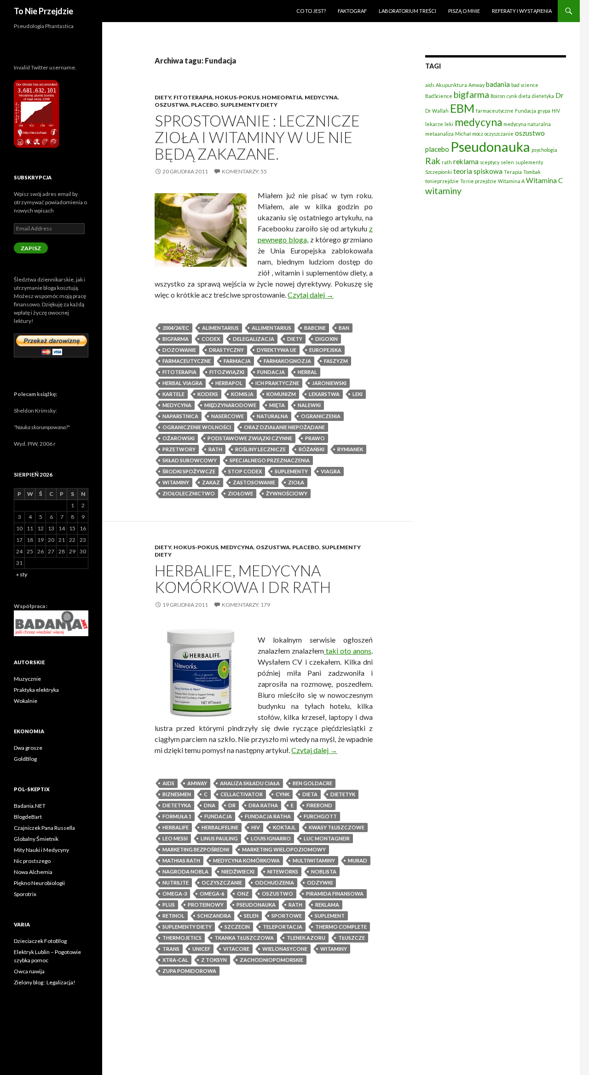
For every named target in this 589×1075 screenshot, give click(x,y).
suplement (330, 916)
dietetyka (176, 805)
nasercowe (227, 416)
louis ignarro (271, 838)
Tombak (532, 172)
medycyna (176, 405)
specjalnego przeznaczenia (270, 460)
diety (294, 339)
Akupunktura (451, 85)
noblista (323, 871)
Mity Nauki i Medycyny (41, 849)
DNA (209, 805)
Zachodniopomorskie (271, 960)
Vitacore (236, 949)
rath (215, 449)
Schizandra (214, 916)
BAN (344, 328)
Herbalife (175, 827)
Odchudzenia (274, 882)
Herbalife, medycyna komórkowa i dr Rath (243, 578)
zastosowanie (254, 482)
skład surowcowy (189, 460)
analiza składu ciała (250, 783)
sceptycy (489, 162)
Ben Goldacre (312, 783)
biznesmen (176, 794)
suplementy (291, 471)
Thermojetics (182, 938)
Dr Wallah (437, 111)
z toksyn (214, 960)
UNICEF (201, 949)
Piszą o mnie (464, 11)
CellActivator (241, 794)
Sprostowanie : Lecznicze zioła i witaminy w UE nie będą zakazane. (257, 137)
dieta (310, 794)
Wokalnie (25, 700)
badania (498, 84)
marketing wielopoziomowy (284, 849)
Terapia (513, 172)
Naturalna (272, 416)
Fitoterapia (193, 97)
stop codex (245, 471)
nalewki (309, 405)
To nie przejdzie (478, 181)
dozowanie (179, 350)
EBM (462, 108)
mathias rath (181, 860)
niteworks (282, 871)
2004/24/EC (175, 328)
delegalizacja (253, 339)
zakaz (211, 482)
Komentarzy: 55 (244, 171)
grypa (543, 111)
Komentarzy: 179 (246, 604)
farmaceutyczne (186, 361)
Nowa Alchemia (33, 871)
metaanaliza (439, 134)
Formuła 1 (176, 816)
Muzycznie (27, 678)
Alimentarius (220, 328)
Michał (463, 134)
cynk (282, 794)
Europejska (325, 350)
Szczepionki (438, 172)
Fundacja (271, 372)
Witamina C (544, 180)
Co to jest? (311, 11)
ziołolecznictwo (188, 493)
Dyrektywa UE (276, 350)
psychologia (544, 150)
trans (170, 949)
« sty (21, 574)
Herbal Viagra (182, 383)
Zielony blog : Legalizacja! (44, 982)
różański (311, 449)
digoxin (326, 339)
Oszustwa (172, 104)
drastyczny (226, 350)
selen (251, 916)
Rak (432, 160)
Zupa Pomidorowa (189, 971)
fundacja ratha (268, 816)
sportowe (286, 916)
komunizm (281, 394)
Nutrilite (175, 882)
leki (357, 394)
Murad (357, 860)
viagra (331, 471)
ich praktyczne (277, 383)
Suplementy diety (248, 104)
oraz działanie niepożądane (284, 427)
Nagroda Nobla (185, 871)
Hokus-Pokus (237, 97)
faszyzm (336, 361)
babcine (315, 328)
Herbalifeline (220, 827)
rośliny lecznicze (260, 449)
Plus (168, 905)
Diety (163, 97)
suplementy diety (187, 927)
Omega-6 (212, 894)
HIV (255, 827)
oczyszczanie (222, 882)
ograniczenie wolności (196, 427)
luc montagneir (327, 838)
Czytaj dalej (311, 294)
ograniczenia (321, 416)
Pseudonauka (256, 905)
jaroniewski (329, 383)
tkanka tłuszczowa (244, 938)
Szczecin (237, 927)
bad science (524, 85)
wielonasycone (284, 949)
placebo (437, 149)
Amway (197, 783)
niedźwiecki (237, 871)
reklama (327, 905)
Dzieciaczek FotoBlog (40, 940)
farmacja (237, 361)
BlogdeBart (28, 816)
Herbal (307, 372)
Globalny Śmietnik (36, 838)
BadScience (438, 96)
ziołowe (240, 493)
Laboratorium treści (407, 11)
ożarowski (178, 438)
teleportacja (282, 927)
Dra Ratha (263, 805)
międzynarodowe (230, 405)
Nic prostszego (32, 860)
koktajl (284, 827)
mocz (477, 134)
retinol (173, 916)
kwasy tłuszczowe (336, 827)
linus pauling (219, 838)
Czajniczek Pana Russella (44, 827)
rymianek (350, 449)
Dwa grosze (28, 747)
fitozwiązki (226, 372)
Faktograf (352, 11)
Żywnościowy (286, 493)
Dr (232, 805)
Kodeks (207, 394)
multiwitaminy (314, 860)
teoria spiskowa (477, 171)
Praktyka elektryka (36, 689)
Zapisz (31, 248)
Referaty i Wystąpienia (522, 11)
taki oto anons (347, 650)
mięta (277, 405)
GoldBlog (25, 758)
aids (168, 783)
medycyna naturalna (527, 124)
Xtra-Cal (175, 960)
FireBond (319, 805)
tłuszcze (351, 938)
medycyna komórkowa (246, 860)
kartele (173, 394)
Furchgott (320, 816)
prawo (315, 438)
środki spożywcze (188, 471)
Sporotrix (25, 894)
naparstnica (180, 416)
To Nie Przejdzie (43, 11)
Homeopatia (282, 97)
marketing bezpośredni (195, 849)
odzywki (320, 882)
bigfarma (175, 339)
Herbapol (229, 383)
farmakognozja (287, 361)
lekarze (434, 124)
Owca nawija (29, 971)
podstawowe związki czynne (250, 438)
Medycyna (321, 97)
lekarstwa (324, 394)
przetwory (179, 449)
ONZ (243, 894)
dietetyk (342, 794)
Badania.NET (30, 805)
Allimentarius (271, 328)
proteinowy (206, 905)
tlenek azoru (306, 938)
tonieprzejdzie (442, 181)
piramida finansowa (335, 894)
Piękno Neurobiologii (39, 883)
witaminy (175, 482)
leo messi (175, 838)
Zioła (296, 482)
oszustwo (277, 894)
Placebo (204, 104)
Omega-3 (174, 894)
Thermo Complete (341, 927)
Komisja (242, 394)
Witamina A (511, 181)
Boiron (498, 96)
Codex (211, 339)
